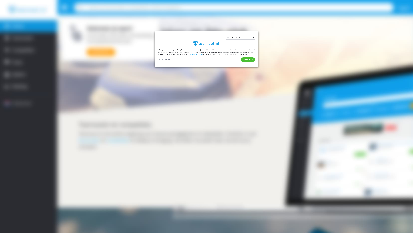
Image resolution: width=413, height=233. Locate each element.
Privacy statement (196, 54)
